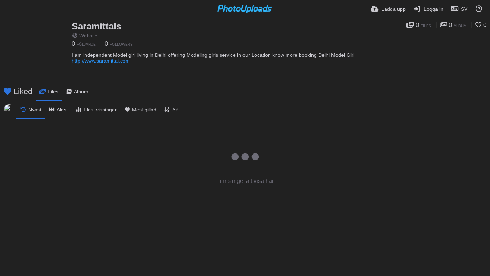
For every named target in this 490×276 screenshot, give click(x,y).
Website (88, 35)
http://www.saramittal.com (101, 61)
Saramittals (96, 26)
